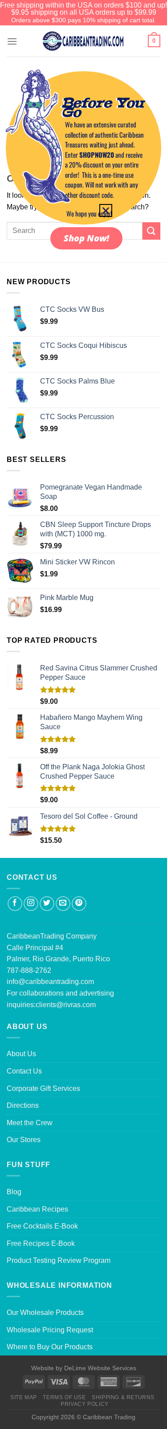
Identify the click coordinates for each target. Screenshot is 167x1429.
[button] (105, 210)
